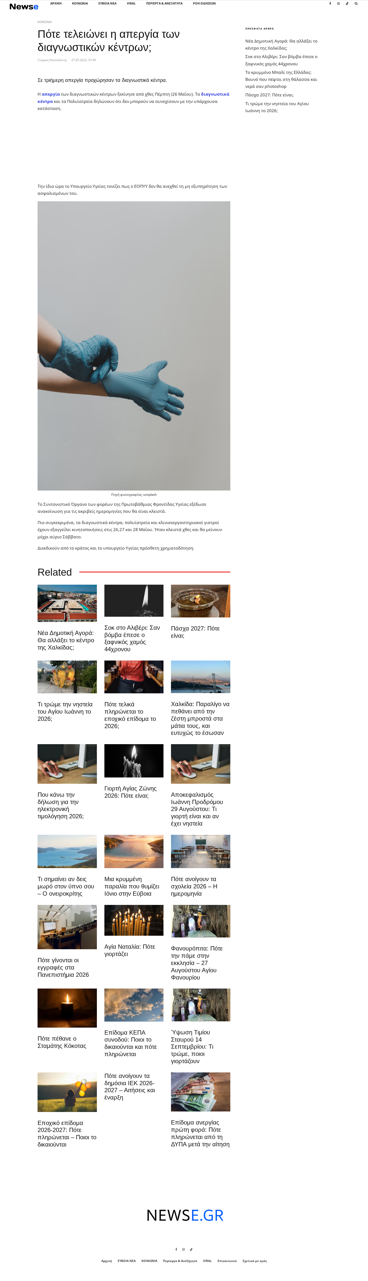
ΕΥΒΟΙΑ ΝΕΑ (107, 3)
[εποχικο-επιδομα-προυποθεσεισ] (134, 677)
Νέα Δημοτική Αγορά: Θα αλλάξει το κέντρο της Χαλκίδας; (66, 640)
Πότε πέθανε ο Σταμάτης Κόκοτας (62, 1042)
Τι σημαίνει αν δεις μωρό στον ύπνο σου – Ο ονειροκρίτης (66, 886)
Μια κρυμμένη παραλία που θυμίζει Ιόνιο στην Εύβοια (131, 886)
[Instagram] (338, 6)
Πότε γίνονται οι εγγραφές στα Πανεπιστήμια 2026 (63, 967)
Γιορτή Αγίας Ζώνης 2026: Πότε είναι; (130, 792)
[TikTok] (347, 6)
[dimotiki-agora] (67, 603)
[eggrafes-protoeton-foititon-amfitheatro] (67, 927)
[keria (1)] (134, 920)
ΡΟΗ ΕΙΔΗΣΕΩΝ (204, 3)
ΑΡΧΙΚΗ (56, 3)
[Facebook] (330, 6)
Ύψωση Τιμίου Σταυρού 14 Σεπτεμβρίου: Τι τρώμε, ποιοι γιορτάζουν (192, 1046)
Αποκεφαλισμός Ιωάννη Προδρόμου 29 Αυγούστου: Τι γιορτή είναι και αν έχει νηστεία (197, 809)
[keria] (134, 760)
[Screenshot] (134, 1005)
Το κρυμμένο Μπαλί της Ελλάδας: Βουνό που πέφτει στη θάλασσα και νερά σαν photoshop (281, 79)
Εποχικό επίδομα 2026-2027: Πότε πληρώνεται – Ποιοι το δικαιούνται (67, 1133)
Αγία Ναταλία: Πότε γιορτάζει (129, 950)
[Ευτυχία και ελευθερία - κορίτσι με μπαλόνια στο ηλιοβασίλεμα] (67, 1092)
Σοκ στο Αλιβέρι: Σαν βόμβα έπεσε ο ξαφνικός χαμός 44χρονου (132, 638)
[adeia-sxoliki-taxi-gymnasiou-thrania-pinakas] (200, 851)
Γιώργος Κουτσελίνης (52, 60)
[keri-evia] (134, 601)
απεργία (51, 94)
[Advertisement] (75, 147)
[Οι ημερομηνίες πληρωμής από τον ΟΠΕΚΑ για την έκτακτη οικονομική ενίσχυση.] (200, 1091)
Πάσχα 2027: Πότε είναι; (195, 632)
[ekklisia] (200, 921)
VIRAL (131, 3)
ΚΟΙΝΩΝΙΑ (80, 3)
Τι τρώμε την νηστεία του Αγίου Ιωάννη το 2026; (65, 711)
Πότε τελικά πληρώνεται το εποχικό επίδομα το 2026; (130, 715)
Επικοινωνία (227, 1261)
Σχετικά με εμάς (255, 1261)
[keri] (67, 1008)
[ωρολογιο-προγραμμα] (67, 764)
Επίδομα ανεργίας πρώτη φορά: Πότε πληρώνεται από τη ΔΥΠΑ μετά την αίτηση (200, 1133)
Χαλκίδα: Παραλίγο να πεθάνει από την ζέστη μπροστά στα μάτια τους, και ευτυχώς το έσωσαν (200, 718)
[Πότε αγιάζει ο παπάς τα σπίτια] (200, 601)
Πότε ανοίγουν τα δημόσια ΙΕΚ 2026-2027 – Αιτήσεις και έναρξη (129, 1086)
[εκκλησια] (67, 677)
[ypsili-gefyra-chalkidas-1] (200, 677)
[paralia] (67, 851)
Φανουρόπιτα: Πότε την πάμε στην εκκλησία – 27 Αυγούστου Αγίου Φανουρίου (197, 963)
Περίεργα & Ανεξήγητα (164, 3)
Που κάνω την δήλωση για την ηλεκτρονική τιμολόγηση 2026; (61, 805)
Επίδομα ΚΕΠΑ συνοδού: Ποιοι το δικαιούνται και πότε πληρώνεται (130, 1043)
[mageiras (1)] (134, 851)
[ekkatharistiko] (200, 764)
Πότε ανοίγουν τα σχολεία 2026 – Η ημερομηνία (194, 886)
